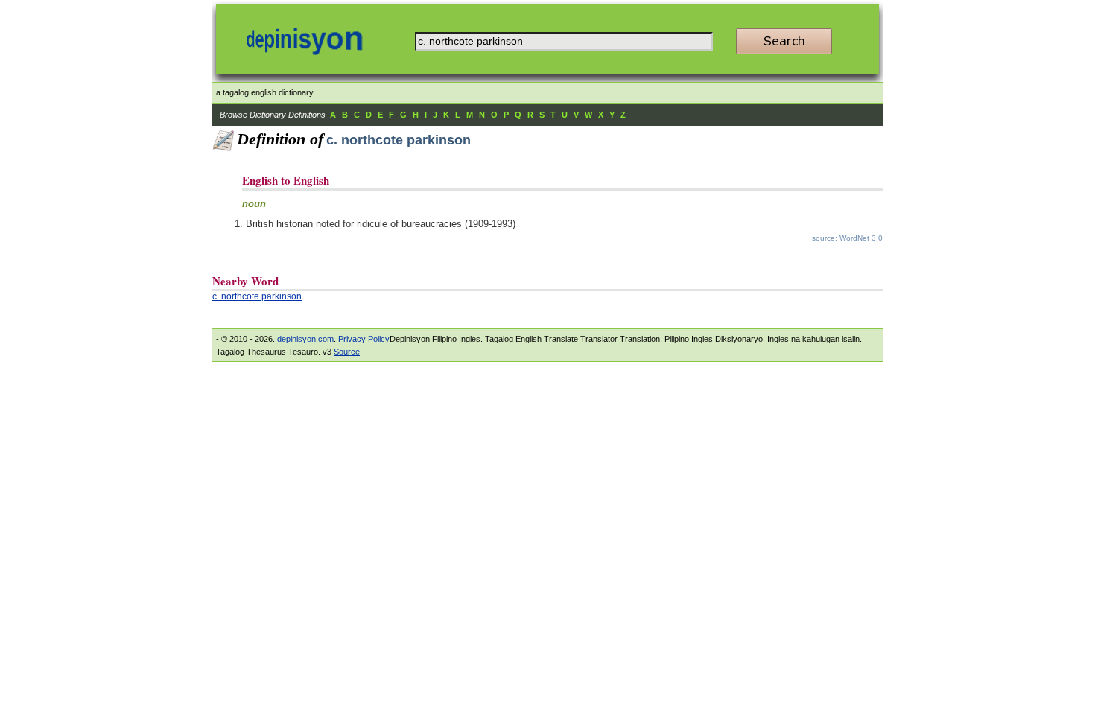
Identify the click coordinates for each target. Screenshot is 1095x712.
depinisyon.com (305, 338)
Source (347, 351)
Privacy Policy (364, 338)
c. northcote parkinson (257, 296)
